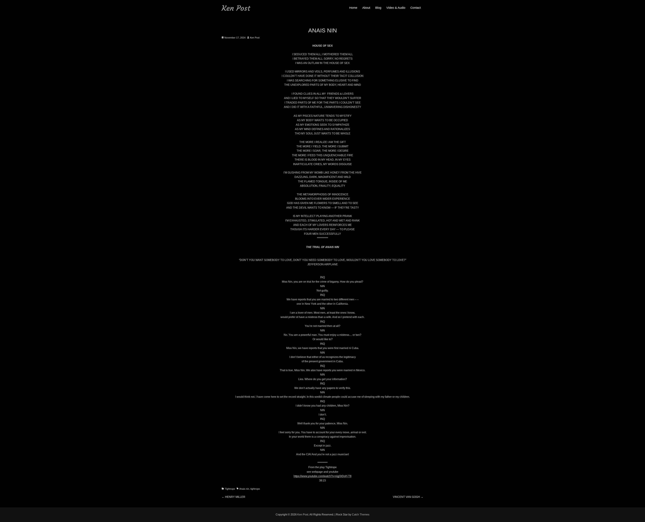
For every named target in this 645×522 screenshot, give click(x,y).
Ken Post (236, 8)
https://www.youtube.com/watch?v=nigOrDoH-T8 (322, 476)
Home (353, 7)
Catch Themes (360, 514)
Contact (415, 7)
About (366, 7)
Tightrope (230, 488)
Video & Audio (395, 7)
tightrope (255, 488)
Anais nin (244, 488)
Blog (378, 7)
